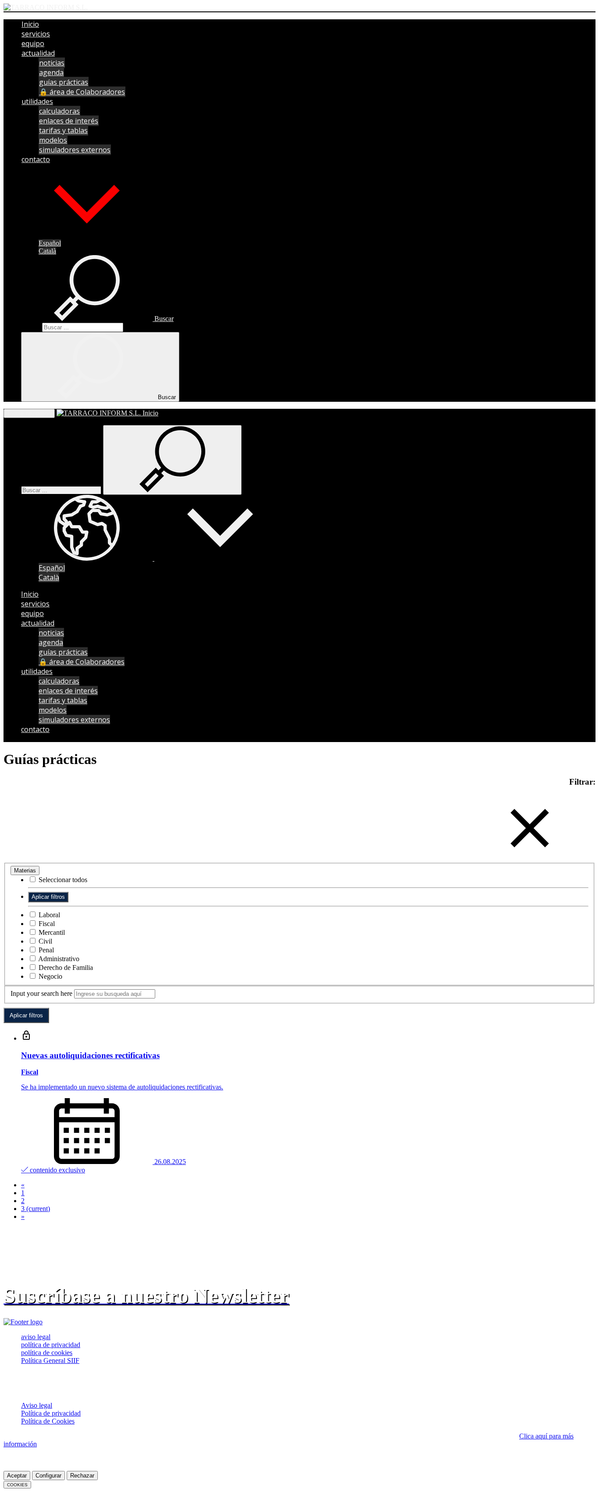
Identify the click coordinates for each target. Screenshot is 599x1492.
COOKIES (17, 1484)
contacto (35, 159)
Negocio (49, 976)
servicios (35, 34)
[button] (87, 234)
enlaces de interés (68, 121)
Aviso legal (36, 1405)
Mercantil (51, 932)
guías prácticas (63, 82)
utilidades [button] (37, 101)
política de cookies (46, 1352)
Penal (45, 950)
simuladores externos (75, 150)
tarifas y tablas (63, 130)
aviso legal (35, 1337)
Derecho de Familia (65, 967)
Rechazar (82, 1475)
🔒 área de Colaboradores (82, 92)
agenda (51, 72)
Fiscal (46, 923)
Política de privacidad (51, 1413)
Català (47, 251)
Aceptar (17, 1475)
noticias (51, 63)
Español (50, 243)
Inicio (30, 24)
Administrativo (58, 958)
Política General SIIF (50, 1360)
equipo (32, 43)
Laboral (48, 915)
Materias (25, 870)
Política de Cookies (48, 1421)
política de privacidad (50, 1344)
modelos (53, 140)
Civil (44, 941)
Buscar (30, 327)
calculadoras (59, 111)
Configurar (48, 1475)
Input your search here (41, 993)
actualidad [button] (38, 53)
